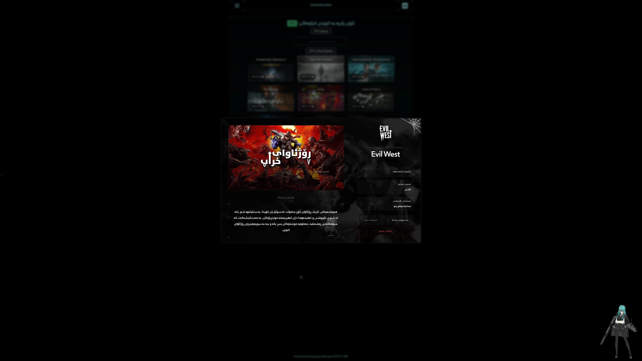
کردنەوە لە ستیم (371, 220)
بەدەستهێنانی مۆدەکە (400, 220)
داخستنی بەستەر (385, 231)
